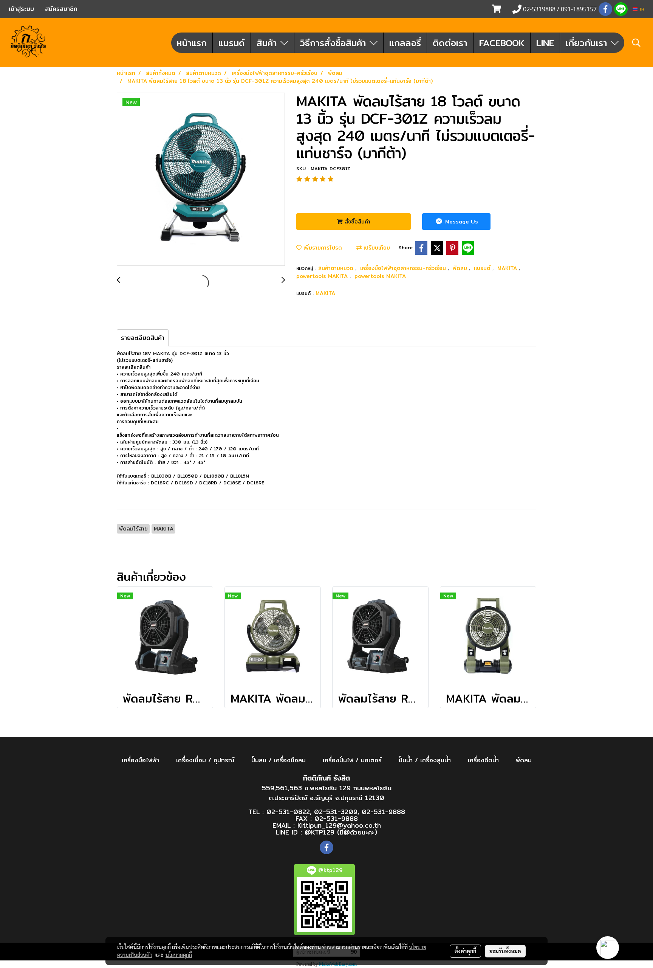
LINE (545, 43)
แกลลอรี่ (405, 43)
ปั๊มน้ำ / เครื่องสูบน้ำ (425, 760)
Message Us (460, 221)
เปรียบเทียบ (376, 248)
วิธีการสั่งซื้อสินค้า (335, 43)
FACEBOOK (502, 43)
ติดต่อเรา (450, 43)
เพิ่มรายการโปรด (322, 248)
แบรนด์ (231, 43)
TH (641, 9)
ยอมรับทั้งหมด (505, 951)
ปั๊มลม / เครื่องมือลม (278, 760)
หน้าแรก (192, 43)
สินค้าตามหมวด (336, 268)
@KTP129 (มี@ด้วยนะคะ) (341, 832)
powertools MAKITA (323, 276)
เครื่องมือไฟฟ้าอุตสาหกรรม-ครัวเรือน (404, 268)
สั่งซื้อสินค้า (356, 221)
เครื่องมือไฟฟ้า (140, 760)
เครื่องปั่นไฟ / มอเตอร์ (352, 760)
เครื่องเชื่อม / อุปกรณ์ (205, 760)
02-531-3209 (335, 812)
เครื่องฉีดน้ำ (483, 760)
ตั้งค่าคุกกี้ (465, 951)
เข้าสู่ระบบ (21, 9)
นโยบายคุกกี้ (179, 954)
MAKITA (508, 268)
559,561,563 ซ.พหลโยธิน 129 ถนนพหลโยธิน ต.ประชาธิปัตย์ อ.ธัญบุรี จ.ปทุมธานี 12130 (326, 793)
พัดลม (461, 268)
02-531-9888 (383, 812)
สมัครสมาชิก (61, 9)
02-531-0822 (288, 812)
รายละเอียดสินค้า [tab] (142, 338)
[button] (636, 43)
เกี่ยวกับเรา (588, 43)
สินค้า (268, 43)
